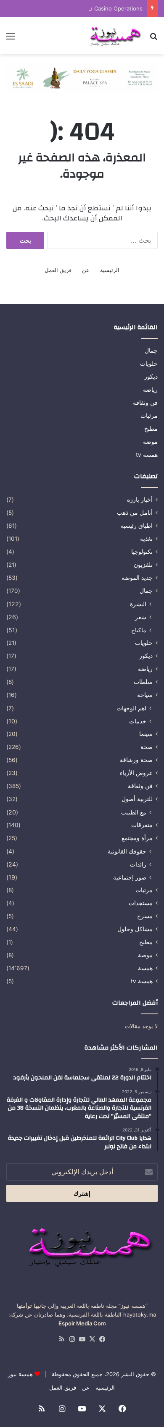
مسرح (145, 916)
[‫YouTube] (82, 1339)
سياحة (145, 694)
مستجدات (141, 903)
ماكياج (138, 630)
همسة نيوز (20, 1374)
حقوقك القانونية (127, 851)
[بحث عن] (153, 38)
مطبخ (151, 428)
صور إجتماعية (129, 877)
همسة (145, 968)
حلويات (149, 363)
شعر (140, 617)
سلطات (143, 681)
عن (86, 270)
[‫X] (92, 1339)
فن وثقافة (145, 402)
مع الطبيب (133, 812)
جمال (151, 350)
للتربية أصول (137, 799)
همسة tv (147, 454)
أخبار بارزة (140, 499)
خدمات (137, 721)
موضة (150, 441)
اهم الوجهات (131, 708)
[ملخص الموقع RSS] (62, 1339)
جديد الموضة (137, 577)
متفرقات (142, 825)
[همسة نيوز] (114, 35)
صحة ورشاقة (136, 760)
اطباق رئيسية (136, 525)
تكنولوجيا (142, 551)
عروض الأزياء (136, 773)
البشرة (138, 603)
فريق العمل (58, 270)
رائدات (138, 864)
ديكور (151, 376)
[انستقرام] (72, 1339)
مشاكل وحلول (135, 929)
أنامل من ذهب (135, 512)
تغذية (146, 538)
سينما (146, 734)
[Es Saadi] (82, 77)
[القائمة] (10, 38)
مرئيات (149, 415)
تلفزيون (143, 564)
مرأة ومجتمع (137, 838)
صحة (146, 747)
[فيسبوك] (102, 1339)
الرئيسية (109, 270)
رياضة (150, 389)
